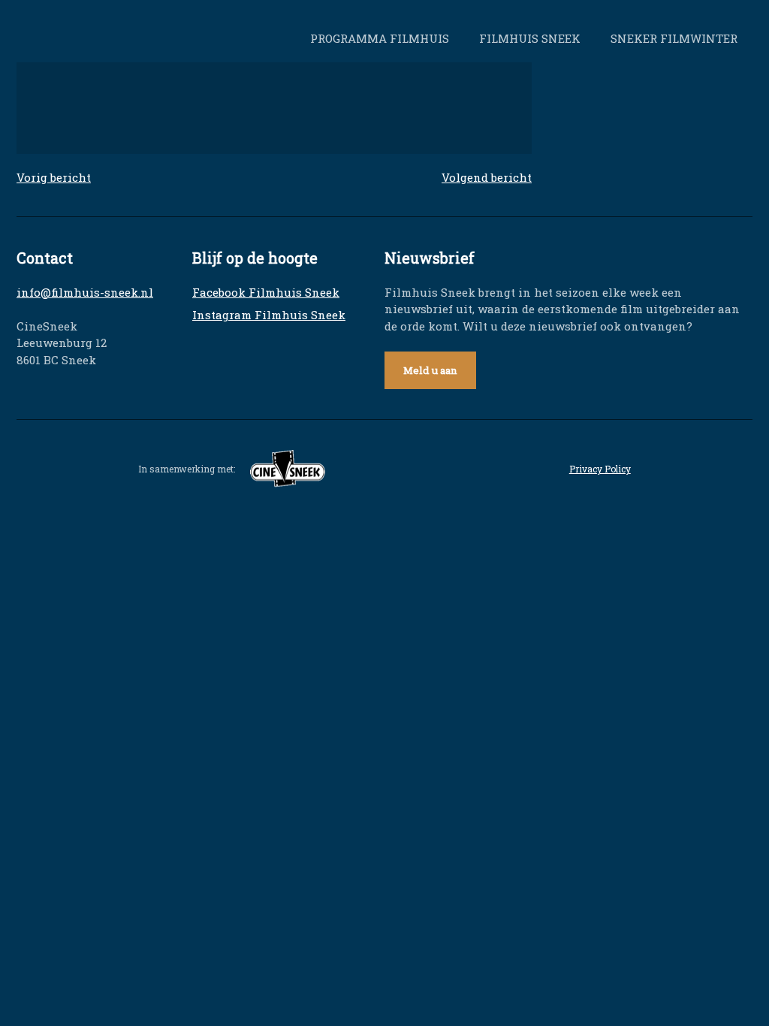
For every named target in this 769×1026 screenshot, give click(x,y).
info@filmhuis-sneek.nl (85, 292)
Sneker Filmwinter (674, 38)
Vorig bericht (54, 177)
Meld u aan (430, 370)
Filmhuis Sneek (530, 38)
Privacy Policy (600, 469)
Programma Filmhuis (379, 38)
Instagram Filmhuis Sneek (268, 314)
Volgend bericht (487, 177)
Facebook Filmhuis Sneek (265, 292)
